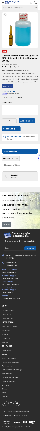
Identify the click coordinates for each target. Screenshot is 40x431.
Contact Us (6, 224)
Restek (4, 354)
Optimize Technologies (10, 377)
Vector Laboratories (9, 358)
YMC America (7, 373)
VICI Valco (5, 385)
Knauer (4, 393)
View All (5, 396)
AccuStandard (7, 366)
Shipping (4, 93)
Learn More (7, 86)
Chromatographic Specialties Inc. (20, 427)
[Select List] (18, 128)
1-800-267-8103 (11, 265)
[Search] (36, 7)
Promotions (6, 330)
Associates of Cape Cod (10, 362)
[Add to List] (35, 15)
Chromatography (8, 310)
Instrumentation (7, 318)
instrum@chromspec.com (11, 284)
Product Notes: (7, 102)
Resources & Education (10, 327)
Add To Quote (26, 121)
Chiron (4, 389)
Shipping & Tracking (20, 415)
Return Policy (6, 415)
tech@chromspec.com (10, 278)
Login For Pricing (8, 91)
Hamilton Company (8, 381)
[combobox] (20, 7)
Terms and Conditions (21, 411)
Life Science (6, 314)
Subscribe (30, 248)
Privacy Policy (7, 411)
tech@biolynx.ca (8, 292)
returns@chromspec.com (11, 298)
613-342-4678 (11, 262)
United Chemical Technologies (12, 370)
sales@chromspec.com (10, 272)
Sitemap (5, 342)
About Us (5, 334)
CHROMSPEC (7, 350)
